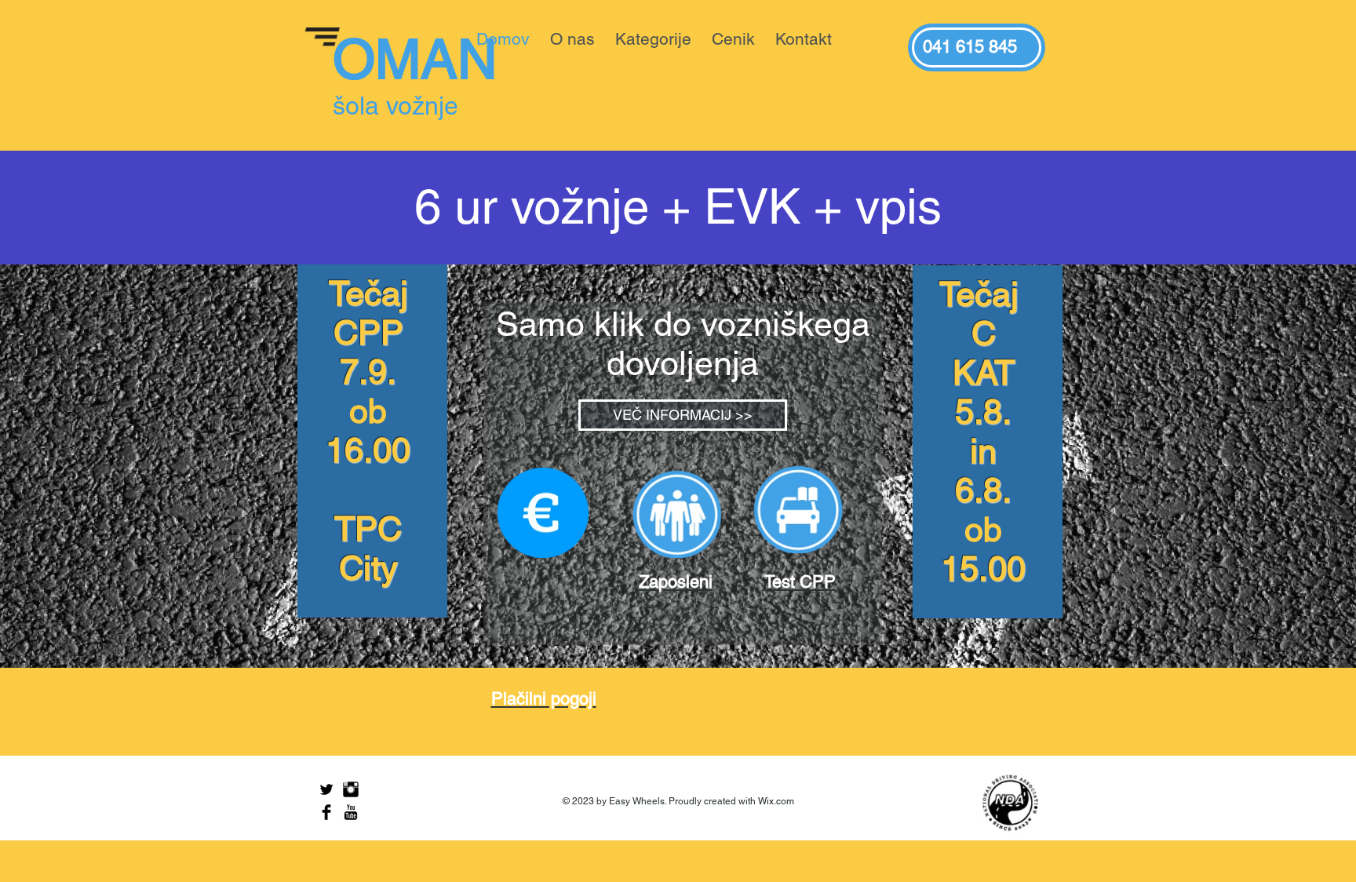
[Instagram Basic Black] (351, 789)
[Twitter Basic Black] (326, 789)
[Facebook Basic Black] (326, 812)
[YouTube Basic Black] (351, 812)
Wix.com (776, 801)
